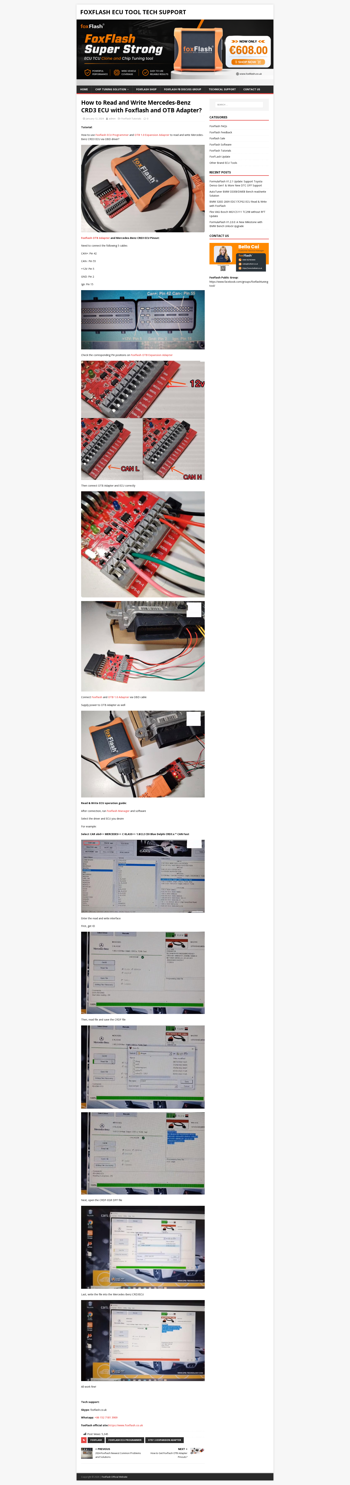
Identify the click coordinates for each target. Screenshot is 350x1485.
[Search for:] (239, 105)
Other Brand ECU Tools (223, 162)
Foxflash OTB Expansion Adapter (152, 355)
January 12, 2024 (95, 118)
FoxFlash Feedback (220, 132)
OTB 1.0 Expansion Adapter (152, 135)
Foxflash (97, 697)
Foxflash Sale (217, 138)
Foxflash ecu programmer (124, 1440)
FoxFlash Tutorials (131, 118)
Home (84, 89)
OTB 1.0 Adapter (118, 697)
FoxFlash (96, 1440)
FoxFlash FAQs (218, 126)
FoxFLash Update (219, 156)
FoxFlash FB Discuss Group (182, 89)
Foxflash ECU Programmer (112, 135)
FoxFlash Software (220, 144)
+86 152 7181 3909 (106, 1417)
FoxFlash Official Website (114, 1476)
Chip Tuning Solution (110, 89)
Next (269, 51)
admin (112, 118)
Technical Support (222, 89)
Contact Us (251, 89)
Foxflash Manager (118, 811)
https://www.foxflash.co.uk (125, 1425)
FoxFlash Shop (146, 89)
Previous (81, 51)
